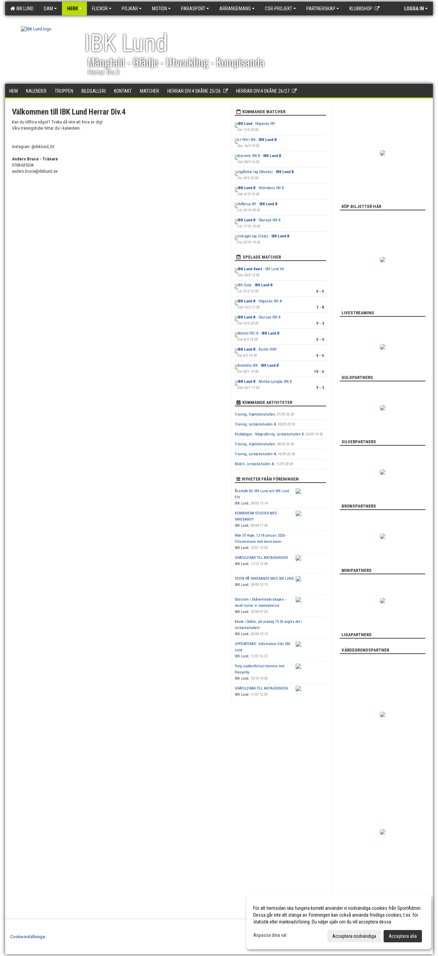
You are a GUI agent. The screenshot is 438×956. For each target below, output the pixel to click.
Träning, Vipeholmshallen (255, 414)
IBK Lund (24, 8)
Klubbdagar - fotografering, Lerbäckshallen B (269, 434)
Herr (72, 8)
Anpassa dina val (269, 935)
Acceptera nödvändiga (354, 936)
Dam (48, 8)
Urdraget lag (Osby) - (263, 236)
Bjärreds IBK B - (259, 156)
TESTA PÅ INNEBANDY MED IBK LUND (264, 578)
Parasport (193, 8)
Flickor (100, 8)
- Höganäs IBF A (259, 301)
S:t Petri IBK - (257, 139)
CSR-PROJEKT (278, 8)
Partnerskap (320, 8)
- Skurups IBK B (259, 220)
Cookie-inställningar (28, 936)
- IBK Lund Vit (260, 269)
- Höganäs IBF (256, 123)
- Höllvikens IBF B (260, 188)
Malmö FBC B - (258, 333)
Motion (159, 8)
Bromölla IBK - (258, 365)
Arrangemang (235, 8)
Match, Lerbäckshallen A (254, 464)
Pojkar (130, 8)
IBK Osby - (255, 285)
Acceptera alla (403, 936)
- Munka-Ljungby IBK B (264, 381)
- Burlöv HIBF (257, 349)
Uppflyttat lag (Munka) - (265, 172)
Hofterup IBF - (257, 204)
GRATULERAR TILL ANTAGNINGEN (261, 557)
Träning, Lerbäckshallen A (255, 424)
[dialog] (338, 921)
